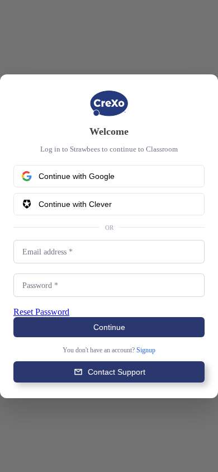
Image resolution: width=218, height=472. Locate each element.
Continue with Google (77, 175)
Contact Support (116, 372)
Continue (109, 327)
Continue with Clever (75, 203)
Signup (152, 350)
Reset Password (46, 312)
